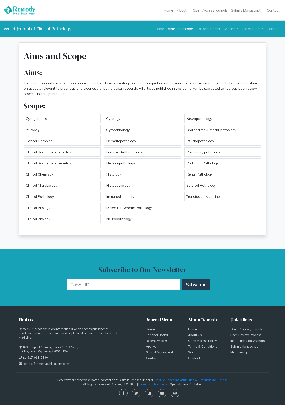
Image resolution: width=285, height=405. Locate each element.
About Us (195, 335)
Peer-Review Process (245, 335)
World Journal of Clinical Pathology (37, 28)
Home (168, 10)
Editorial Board (208, 28)
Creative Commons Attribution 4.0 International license (190, 380)
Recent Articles (157, 341)
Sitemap (194, 352)
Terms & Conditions (202, 346)
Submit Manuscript (159, 352)
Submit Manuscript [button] (246, 10)
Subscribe (196, 284)
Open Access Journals (210, 10)
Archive (151, 346)
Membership (239, 352)
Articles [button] (229, 28)
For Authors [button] (251, 28)
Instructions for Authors (247, 341)
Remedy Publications (152, 384)
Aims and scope (180, 28)
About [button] (182, 10)
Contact (273, 10)
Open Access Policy (202, 341)
